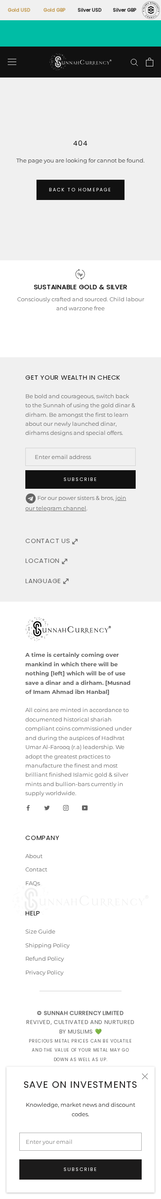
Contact (36, 869)
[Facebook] (28, 807)
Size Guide (40, 931)
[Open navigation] (12, 62)
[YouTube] (85, 807)
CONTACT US (48, 540)
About (34, 855)
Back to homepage (80, 189)
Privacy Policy (44, 972)
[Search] (134, 62)
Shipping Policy (47, 945)
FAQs (32, 883)
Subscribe (80, 1169)
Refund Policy (44, 958)
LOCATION (43, 560)
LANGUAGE (44, 580)
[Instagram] (66, 807)
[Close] (145, 1076)
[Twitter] (47, 807)
